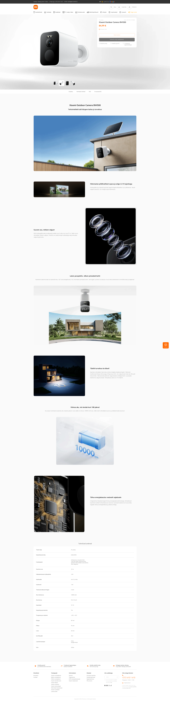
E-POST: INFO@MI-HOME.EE (71, 1)
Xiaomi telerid (54, 682)
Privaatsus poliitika (91, 675)
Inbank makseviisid (73, 680)
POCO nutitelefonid (55, 679)
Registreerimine (90, 679)
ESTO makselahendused (74, 679)
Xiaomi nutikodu (55, 684)
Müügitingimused (91, 677)
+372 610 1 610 (128, 678)
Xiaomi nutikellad (55, 689)
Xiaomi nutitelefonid (56, 675)
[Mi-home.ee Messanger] (107, 686)
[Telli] (117, 677)
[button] (113, 7)
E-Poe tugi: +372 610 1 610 (56, 1)
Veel (111, 682)
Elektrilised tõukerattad (56, 687)
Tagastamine (72, 677)
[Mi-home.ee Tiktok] (111, 686)
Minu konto (89, 680)
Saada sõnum (127, 682)
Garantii (71, 675)
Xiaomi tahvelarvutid (56, 680)
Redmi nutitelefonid (56, 677)
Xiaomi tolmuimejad (56, 686)
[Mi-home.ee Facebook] (105, 686)
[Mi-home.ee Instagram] (109, 686)
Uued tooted (54, 691)
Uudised (35, 677)
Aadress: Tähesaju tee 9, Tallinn (40, 1)
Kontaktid (35, 675)
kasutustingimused (127, 688)
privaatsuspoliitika (132, 686)
